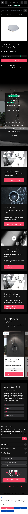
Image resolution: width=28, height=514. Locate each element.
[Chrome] (14, 361)
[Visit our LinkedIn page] (21, 486)
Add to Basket (12, 60)
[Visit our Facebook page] (6, 486)
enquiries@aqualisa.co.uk (10, 462)
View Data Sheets (12, 180)
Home (2, 14)
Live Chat (7, 465)
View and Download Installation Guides (11, 307)
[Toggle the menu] (2, 2)
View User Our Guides (12, 224)
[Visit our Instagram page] (9, 486)
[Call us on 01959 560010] (22, 2)
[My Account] (6, 2)
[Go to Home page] (14, 2)
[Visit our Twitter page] (14, 486)
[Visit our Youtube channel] (17, 486)
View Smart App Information (10, 266)
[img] (14, 29)
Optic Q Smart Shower (12, 359)
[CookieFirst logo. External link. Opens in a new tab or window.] (1, 497)
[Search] (25, 10)
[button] (25, 2)
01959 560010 (8, 458)
